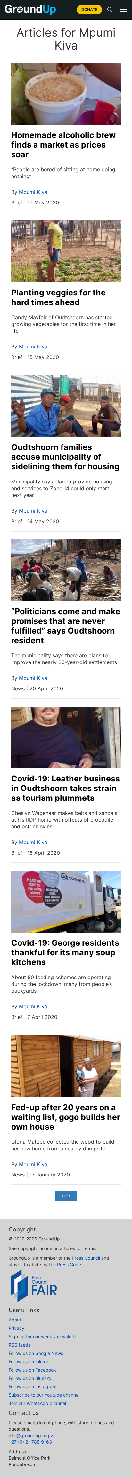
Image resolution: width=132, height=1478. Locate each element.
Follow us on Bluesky (30, 1378)
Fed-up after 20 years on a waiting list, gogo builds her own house (65, 1117)
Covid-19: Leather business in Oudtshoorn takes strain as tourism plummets (65, 788)
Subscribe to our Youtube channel (44, 1395)
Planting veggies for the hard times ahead (58, 297)
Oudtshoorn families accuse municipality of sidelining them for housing (65, 456)
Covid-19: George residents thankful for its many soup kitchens (65, 952)
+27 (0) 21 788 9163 (30, 1442)
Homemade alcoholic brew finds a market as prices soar (63, 144)
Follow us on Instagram (32, 1386)
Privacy (16, 1328)
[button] (123, 9)
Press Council (86, 1258)
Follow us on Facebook (32, 1370)
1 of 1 (66, 1196)
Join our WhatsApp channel (37, 1403)
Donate (89, 9)
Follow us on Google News (36, 1353)
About (15, 1319)
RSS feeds (19, 1344)
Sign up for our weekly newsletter (44, 1336)
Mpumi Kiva (33, 192)
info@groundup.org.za (32, 1435)
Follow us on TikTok (29, 1361)
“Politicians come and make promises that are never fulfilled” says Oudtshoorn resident (65, 626)
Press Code (69, 1264)
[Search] (110, 9)
